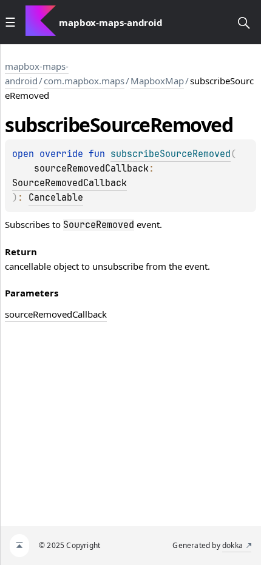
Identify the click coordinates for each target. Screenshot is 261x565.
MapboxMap (157, 81)
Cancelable (56, 198)
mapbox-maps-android (37, 73)
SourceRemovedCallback (69, 183)
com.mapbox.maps (84, 81)
